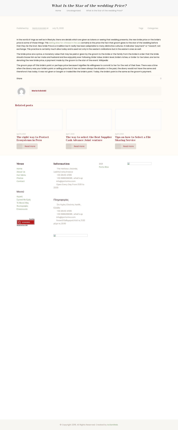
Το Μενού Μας (23, 202)
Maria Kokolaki (39, 28)
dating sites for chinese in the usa (65, 42)
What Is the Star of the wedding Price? (104, 10)
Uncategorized (74, 10)
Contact (21, 181)
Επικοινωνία (22, 209)
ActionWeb (112, 424)
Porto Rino (32, 219)
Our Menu (21, 175)
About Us (21, 171)
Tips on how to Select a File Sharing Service (133, 139)
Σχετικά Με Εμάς (24, 199)
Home (58, 10)
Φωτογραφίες (22, 206)
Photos (20, 178)
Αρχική (20, 196)
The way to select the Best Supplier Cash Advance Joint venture (89, 139)
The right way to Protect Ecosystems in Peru (33, 139)
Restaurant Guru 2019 (22, 225)
